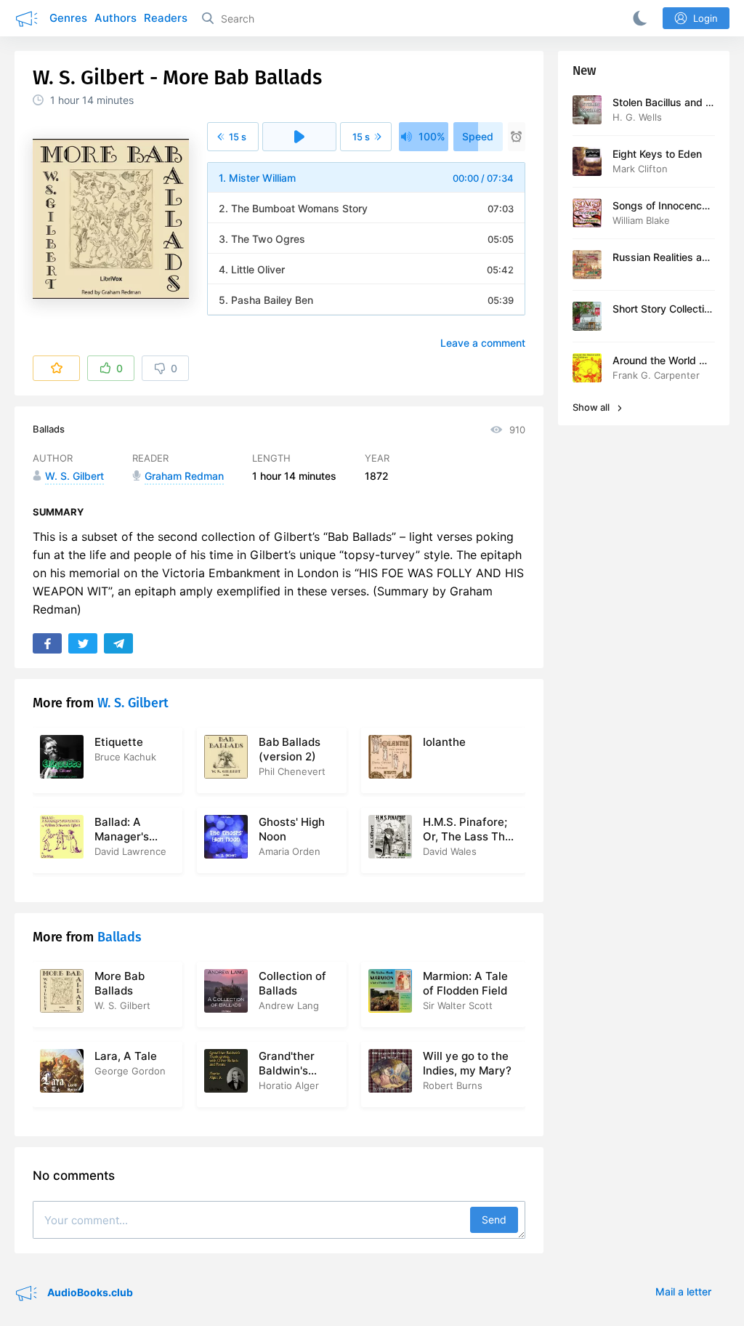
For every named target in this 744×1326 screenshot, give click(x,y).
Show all (592, 407)
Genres (68, 18)
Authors (115, 18)
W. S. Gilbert (133, 703)
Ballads (49, 429)
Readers (165, 18)
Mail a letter (683, 1291)
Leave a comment (482, 343)
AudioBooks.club (89, 1292)
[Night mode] (637, 18)
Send (494, 1219)
